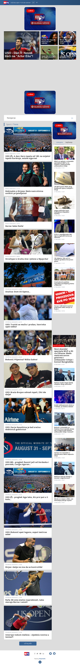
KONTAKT (28, 2)
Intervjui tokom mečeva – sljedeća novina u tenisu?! (27, 636)
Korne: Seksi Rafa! (14, 226)
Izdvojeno (59, 142)
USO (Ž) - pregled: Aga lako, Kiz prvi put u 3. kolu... (26, 498)
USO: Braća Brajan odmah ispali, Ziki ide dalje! (25, 393)
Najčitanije (68, 142)
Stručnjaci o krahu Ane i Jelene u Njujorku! (26, 259)
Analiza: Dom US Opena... (17, 291)
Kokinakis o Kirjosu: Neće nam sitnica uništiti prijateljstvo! (24, 192)
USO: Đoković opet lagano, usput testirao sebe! (26, 533)
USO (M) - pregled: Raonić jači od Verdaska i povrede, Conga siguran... (27, 463)
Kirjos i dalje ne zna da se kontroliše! (23, 567)
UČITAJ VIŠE (28, 643)
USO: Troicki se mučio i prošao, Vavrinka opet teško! (25, 325)
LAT (33, 2)
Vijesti (18, 2)
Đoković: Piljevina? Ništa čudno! (21, 359)
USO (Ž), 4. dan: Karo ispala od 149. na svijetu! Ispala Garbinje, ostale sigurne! (27, 157)
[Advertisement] (40, 75)
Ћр (37, 2)
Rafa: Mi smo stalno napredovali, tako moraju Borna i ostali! (24, 601)
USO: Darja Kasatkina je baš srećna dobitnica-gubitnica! (23, 428)
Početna (13, 2)
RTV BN (23, 2)
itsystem (42, 659)
